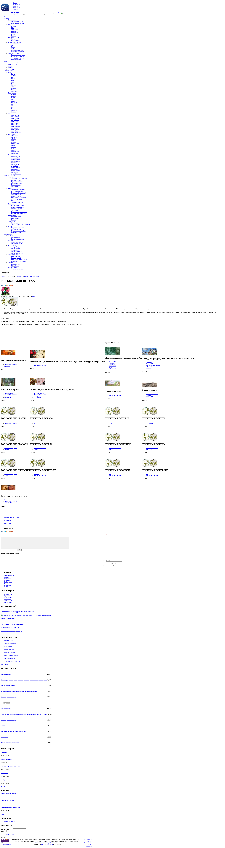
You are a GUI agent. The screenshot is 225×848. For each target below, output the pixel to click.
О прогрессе (8, 597)
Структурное (8, 602)
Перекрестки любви (17, 232)
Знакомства (16, 4)
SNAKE (36, 449)
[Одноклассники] (7, 285)
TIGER (111, 423)
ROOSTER (36, 474)
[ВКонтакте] (2, 285)
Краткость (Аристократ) (18, 193)
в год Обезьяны (16, 132)
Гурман (13, 220)
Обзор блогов (15, 266)
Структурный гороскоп (18, 21)
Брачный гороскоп (16, 180)
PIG (147, 474)
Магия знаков (8, 646)
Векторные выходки (17, 191)
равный (10, 66)
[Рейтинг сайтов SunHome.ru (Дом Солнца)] (87, 846)
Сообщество (8, 234)
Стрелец (13, 112)
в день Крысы (15, 161)
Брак (5, 61)
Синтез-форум (15, 237)
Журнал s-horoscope (17, 242)
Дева (12, 107)
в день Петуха (15, 156)
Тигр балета (14, 210)
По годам (10, 72)
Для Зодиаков (12, 215)
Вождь (13, 34)
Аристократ (14, 29)
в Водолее (14, 137)
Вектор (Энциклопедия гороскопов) (10, 742)
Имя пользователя (7, 829)
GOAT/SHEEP (112, 368)
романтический (12, 64)
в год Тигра (14, 123)
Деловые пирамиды (17, 229)
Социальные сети (13, 254)
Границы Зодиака (16, 218)
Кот (12, 83)
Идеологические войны (18, 231)
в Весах (13, 150)
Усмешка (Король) (16, 199)
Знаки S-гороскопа (9, 575)
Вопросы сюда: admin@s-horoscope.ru (46, 843)
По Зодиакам (12, 93)
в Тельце (13, 142)
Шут (12, 28)
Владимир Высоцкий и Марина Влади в (11, 807)
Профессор (14, 32)
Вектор (13, 36)
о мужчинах (112, 364)
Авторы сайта (12, 245)
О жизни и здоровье (17, 269)
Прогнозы (20, 276)
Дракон (13, 85)
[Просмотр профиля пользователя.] (5, 295)
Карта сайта (16, 7)
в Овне (13, 140)
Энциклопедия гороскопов (19, 178)
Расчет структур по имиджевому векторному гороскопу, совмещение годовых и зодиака (24, 680)
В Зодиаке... (11, 134)
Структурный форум (17, 239)
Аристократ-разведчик (18, 189)
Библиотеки (11, 177)
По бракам (7, 578)
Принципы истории (17, 182)
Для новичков (12, 20)
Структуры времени (14, 53)
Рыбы (13, 97)
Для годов (11, 204)
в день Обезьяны (16, 174)
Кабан (13, 77)
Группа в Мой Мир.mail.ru (19, 259)
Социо (13, 48)
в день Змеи (14, 169)
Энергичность (15, 44)
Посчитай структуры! (113, 568)
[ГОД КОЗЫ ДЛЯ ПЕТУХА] (9, 306)
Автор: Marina (15, 248)
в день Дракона (15, 167)
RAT (5, 422)
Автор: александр (16, 251)
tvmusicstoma (4, 773)
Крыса (13, 78)
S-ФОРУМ (16, 9)
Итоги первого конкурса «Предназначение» (18, 612)
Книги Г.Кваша (15, 185)
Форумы (10, 235)
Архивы (10, 240)
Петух (13, 74)
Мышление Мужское (17, 51)
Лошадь (13, 88)
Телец (13, 101)
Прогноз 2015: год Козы (31, 276)
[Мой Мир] (10, 285)
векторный (11, 67)
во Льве (13, 147)
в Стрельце (14, 153)
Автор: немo (15, 250)
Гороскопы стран (16, 59)
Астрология (14, 186)
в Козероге (14, 136)
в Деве (13, 148)
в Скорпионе (15, 151)
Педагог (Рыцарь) (16, 196)
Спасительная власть (17, 207)
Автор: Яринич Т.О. (17, 253)
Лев (12, 105)
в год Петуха (15, 115)
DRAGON (6, 449)
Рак (12, 104)
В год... (10, 113)
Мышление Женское (17, 50)
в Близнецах (15, 143)
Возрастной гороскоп (17, 56)
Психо (13, 47)
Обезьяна (14, 91)
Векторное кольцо (13, 37)
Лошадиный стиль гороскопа (12, 624)
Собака (13, 75)
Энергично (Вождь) (17, 202)
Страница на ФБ (16, 258)
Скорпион (14, 110)
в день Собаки (15, 158)
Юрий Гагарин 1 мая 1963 (8, 800)
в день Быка (14, 162)
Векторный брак (16, 40)
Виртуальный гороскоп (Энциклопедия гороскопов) (14, 731)
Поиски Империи (16, 183)
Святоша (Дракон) (16, 208)
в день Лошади (15, 170)
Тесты (15, 3)
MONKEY (7, 475)
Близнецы (14, 102)
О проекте (16, 6)
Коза (12, 90)
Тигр (12, 82)
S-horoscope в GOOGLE (18, 261)
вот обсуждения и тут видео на (8, 779)
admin (33, 296)
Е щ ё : (3, 814)
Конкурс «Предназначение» (8, 618)
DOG (110, 474)
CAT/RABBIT (112, 366)
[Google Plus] (12, 285)
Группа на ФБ (15, 256)
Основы (6, 18)
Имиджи (10, 24)
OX (35, 423)
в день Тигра (15, 164)
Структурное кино (16, 243)
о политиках (149, 362)
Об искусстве (8, 600)
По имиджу (7, 577)
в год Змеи (14, 128)
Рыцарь (13, 31)
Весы (12, 109)
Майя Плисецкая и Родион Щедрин (10, 786)
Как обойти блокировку (7, 759)
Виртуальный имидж (17, 23)
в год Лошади (15, 129)
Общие (10, 226)
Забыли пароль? (9, 834)
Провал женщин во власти (19, 212)
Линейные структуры (14, 42)
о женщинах (112, 363)
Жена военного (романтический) (21, 224)
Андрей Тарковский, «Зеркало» (9, 793)
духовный (11, 69)
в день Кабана (15, 159)
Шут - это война (16, 201)
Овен (12, 99)
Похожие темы (12, 267)
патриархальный (13, 63)
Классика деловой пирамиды (8, 697)
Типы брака (11, 221)
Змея (12, 86)
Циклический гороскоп (18, 55)
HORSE (111, 449)
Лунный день (5, 664)
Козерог (13, 94)
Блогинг (10, 262)
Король (13, 26)
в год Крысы (15, 120)
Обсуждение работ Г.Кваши (153, 365)
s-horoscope (7, 599)
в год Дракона (15, 126)
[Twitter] (5, 285)
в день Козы (14, 172)
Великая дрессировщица (18, 213)
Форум (110, 367)
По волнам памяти (9, 393)
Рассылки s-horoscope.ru (11, 655)
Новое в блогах (15, 264)
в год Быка (14, 121)
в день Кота (14, 166)
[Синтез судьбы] (5, 7)
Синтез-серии (8, 594)
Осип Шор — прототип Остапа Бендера (11, 766)
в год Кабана (15, 118)
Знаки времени (8, 70)
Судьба (13, 45)
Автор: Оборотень (16, 247)
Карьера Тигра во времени (8, 685)
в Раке (13, 145)
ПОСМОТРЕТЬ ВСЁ (10, 821)
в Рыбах (13, 139)
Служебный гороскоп (17, 58)
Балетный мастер (16, 216)
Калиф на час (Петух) (17, 205)
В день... (10, 155)
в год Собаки (15, 116)
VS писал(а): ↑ (4, 752)
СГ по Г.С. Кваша (9, 175)
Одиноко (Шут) (16, 194)
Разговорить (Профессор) (18, 197)
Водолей (13, 96)
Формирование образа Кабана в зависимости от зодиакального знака (19, 691)
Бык (12, 80)
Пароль (3, 831)
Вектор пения (15, 223)
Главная (6, 17)
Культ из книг (4, 737)
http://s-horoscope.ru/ (47, 844)
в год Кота (14, 124)
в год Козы (14, 131)
